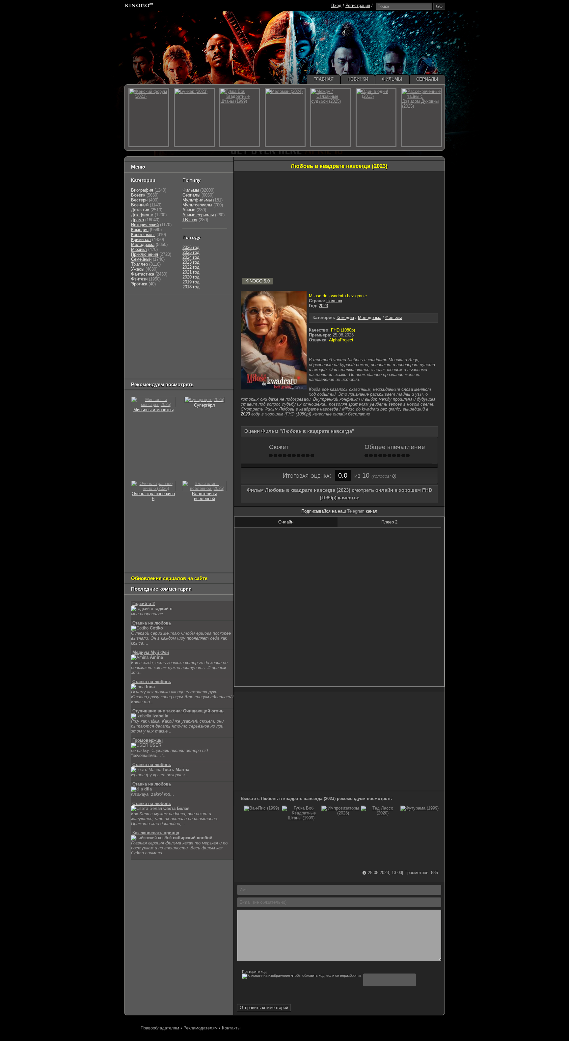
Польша (334, 300)
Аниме (188, 209)
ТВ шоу (189, 219)
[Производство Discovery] (147, 322)
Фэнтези (139, 279)
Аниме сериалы (198, 214)
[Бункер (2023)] (194, 117)
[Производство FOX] (139, 331)
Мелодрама (369, 317)
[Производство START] (141, 363)
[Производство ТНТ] (171, 314)
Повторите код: (254, 972)
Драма (137, 219)
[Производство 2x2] (139, 314)
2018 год (191, 286)
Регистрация (357, 5)
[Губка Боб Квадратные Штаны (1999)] (301, 817)
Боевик (138, 195)
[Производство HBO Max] (199, 363)
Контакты (231, 1028)
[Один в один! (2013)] (376, 117)
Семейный (141, 259)
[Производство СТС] (161, 306)
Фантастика (142, 274)
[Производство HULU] (141, 306)
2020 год (191, 277)
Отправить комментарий (264, 1007)
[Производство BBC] (214, 322)
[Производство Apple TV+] (189, 331)
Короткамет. (143, 234)
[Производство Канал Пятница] (177, 372)
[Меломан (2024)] (285, 117)
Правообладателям (160, 1028)
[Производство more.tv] (176, 355)
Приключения (144, 254)
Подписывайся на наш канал (339, 511)
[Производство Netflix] (147, 347)
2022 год (191, 267)
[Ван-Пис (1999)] (261, 808)
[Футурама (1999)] (419, 808)
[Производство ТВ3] (155, 314)
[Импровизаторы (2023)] (340, 813)
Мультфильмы (197, 200)
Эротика (139, 283)
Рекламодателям (200, 1028)
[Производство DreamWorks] (159, 339)
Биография (142, 190)
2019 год (191, 282)
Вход (336, 5)
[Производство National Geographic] (182, 322)
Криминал (141, 239)
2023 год (191, 262)
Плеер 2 (389, 522)
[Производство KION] (183, 306)
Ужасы (137, 269)
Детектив (140, 209)
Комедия (345, 317)
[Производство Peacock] (169, 363)
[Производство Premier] (211, 355)
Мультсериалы (197, 204)
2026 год (191, 247)
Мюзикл (139, 249)
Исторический (145, 224)
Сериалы (191, 195)
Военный (140, 204)
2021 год (191, 272)
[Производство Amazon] (163, 331)
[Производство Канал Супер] (147, 372)
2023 (323, 305)
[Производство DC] (201, 347)
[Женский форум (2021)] (148, 117)
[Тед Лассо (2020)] (380, 813)
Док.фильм (142, 214)
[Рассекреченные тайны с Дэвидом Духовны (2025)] (421, 117)
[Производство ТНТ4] (208, 306)
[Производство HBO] (197, 339)
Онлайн (285, 522)
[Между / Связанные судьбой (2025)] (330, 117)
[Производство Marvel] (144, 355)
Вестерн (139, 200)
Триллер (139, 264)
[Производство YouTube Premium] (199, 314)
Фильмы (393, 317)
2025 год (191, 252)
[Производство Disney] (179, 347)
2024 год (191, 257)
